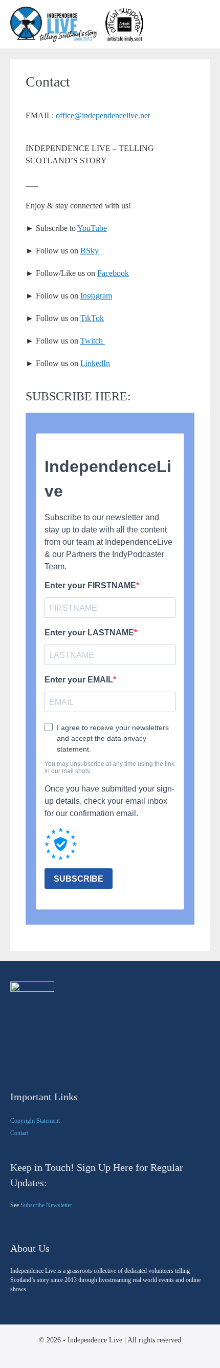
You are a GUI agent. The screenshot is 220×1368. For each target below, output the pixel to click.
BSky (89, 250)
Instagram (96, 295)
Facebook (113, 273)
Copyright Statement (35, 1120)
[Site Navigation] (206, 25)
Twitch (92, 340)
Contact (19, 1133)
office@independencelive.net (103, 115)
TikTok (92, 318)
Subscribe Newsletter (46, 1205)
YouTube (92, 228)
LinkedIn (95, 363)
